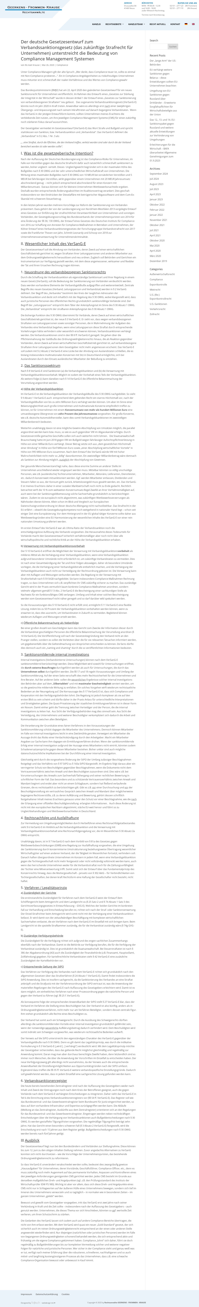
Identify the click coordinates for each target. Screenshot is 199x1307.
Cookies (65, 1294)
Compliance (62, 65)
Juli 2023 (154, 189)
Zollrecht (155, 314)
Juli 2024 (154, 178)
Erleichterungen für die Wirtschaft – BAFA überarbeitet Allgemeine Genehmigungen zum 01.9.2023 (163, 152)
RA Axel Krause (32, 65)
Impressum (26, 1294)
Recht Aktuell (158, 24)
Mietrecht (155, 289)
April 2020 (155, 250)
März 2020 (155, 256)
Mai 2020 (155, 245)
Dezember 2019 (158, 261)
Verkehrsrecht (157, 309)
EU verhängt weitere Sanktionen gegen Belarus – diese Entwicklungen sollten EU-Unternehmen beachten (164, 77)
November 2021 (158, 220)
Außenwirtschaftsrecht (162, 274)
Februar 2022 (157, 209)
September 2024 (159, 173)
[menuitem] (186, 24)
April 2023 (155, 194)
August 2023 (156, 184)
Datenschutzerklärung (47, 1294)
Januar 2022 (156, 214)
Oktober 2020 (157, 240)
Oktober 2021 (157, 225)
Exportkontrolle (158, 284)
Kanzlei (96, 24)
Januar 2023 (156, 199)
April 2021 (155, 235)
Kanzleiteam (135, 24)
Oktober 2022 (157, 204)
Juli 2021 (154, 230)
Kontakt (175, 24)
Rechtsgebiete (113, 24)
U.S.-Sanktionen (158, 304)
